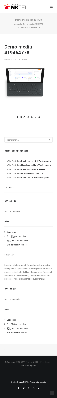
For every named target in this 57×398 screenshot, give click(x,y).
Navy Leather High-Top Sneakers (36, 165)
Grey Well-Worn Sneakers (33, 173)
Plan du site (45, 362)
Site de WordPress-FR (17, 245)
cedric (25, 59)
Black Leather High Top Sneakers (36, 161)
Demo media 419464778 (33, 24)
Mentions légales (28, 365)
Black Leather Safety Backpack (35, 177)
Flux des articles (16, 236)
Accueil (17, 24)
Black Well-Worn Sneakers (33, 169)
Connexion (11, 232)
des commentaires (17, 240)
